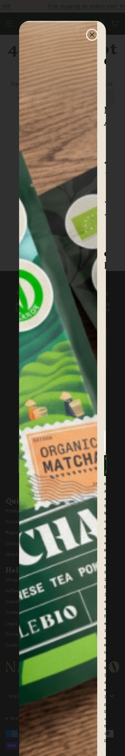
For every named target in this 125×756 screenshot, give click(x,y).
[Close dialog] (92, 35)
